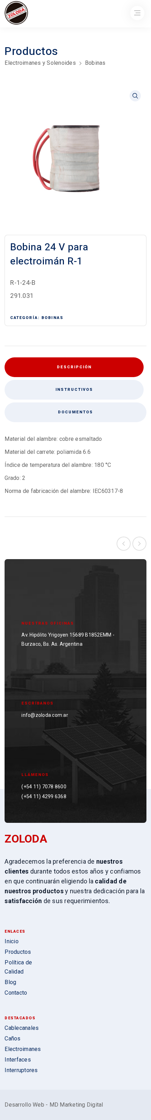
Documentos (75, 412)
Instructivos (74, 390)
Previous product (124, 544)
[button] (135, 95)
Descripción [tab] (74, 367)
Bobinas (95, 63)
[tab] (74, 390)
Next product (139, 544)
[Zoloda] (16, 13)
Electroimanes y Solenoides (40, 63)
